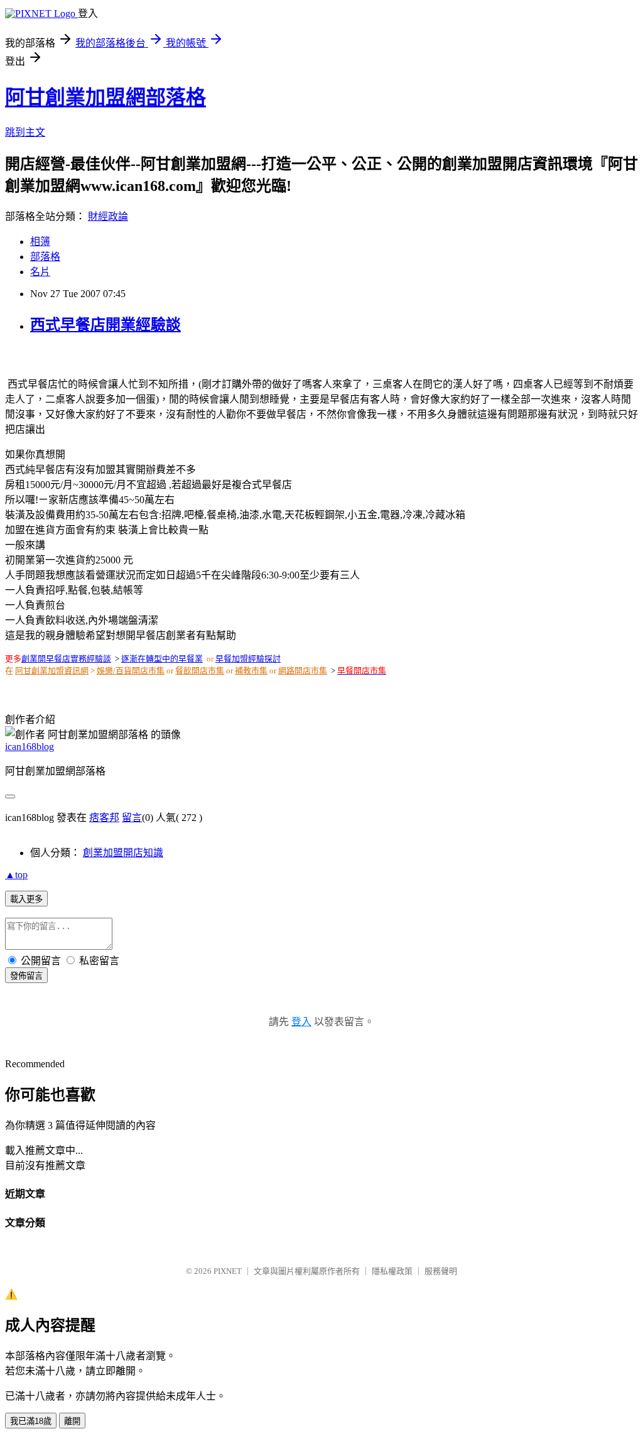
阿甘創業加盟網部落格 (105, 97)
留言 (132, 817)
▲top (16, 874)
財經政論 (108, 216)
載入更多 (26, 899)
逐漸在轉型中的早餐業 (162, 658)
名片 (40, 271)
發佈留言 (26, 976)
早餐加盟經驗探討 (248, 658)
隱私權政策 (392, 1271)
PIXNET (227, 1271)
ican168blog (29, 746)
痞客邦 (104, 817)
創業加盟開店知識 (123, 852)
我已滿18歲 (30, 1421)
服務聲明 (440, 1271)
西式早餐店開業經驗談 (105, 325)
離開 (72, 1421)
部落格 (45, 256)
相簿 (40, 241)
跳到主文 (25, 132)
